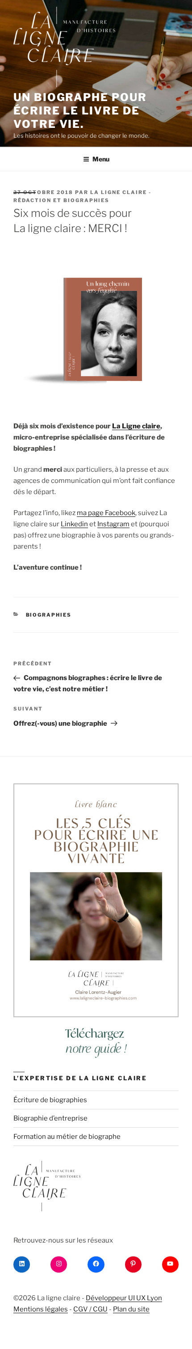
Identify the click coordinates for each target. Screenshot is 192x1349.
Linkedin (74, 524)
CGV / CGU (90, 1309)
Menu (100, 159)
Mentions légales (40, 1309)
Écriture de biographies (50, 1100)
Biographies (49, 615)
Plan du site (131, 1309)
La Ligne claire (136, 426)
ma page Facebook (106, 513)
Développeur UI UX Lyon (124, 1298)
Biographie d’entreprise (50, 1118)
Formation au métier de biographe (67, 1137)
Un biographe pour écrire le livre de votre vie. (80, 111)
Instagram (113, 524)
